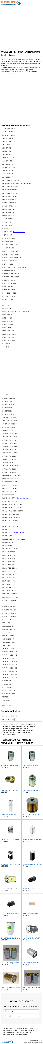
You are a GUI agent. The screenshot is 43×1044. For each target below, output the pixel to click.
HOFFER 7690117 (8, 401)
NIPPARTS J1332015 (9, 600)
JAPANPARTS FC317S (9, 453)
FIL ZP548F (6, 305)
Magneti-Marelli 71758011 (10, 514)
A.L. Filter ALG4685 (8, 135)
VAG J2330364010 (8, 694)
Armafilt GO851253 (8, 158)
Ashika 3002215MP (8, 167)
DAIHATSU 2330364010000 (11, 257)
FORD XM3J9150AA (8, 337)
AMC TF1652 (6, 151)
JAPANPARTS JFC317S (9, 472)
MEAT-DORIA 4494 (8, 584)
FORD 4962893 (7, 324)
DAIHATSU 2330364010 (10, 254)
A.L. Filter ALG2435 (8, 132)
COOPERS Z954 (7, 241)
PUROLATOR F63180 (9, 629)
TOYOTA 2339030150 (9, 671)
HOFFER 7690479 (8, 408)
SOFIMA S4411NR (8, 639)
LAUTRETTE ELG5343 (9, 488)
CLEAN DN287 (7, 232)
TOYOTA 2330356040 (9, 652)
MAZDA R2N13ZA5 (8, 552)
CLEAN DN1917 (7, 228)
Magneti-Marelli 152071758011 (12, 504)
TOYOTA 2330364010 (9, 655)
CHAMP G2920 (7, 222)
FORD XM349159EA (9, 334)
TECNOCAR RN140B (9, 642)
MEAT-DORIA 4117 (8, 574)
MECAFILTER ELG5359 (9, 591)
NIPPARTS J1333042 (9, 616)
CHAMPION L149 (7, 225)
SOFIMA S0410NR (8, 636)
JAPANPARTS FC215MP (10, 433)
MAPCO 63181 (7, 545)
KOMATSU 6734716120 (10, 479)
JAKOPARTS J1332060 (9, 421)
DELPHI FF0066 (7, 264)
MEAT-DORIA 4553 (8, 587)
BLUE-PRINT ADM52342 (10, 183)
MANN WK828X (7, 542)
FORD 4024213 (7, 318)
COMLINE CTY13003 (9, 238)
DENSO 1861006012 (8, 286)
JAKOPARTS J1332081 (9, 424)
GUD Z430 (5, 395)
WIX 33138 (5, 700)
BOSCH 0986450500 (9, 196)
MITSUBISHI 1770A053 (10, 594)
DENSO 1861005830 (9, 280)
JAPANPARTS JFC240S (10, 466)
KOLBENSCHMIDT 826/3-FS (11, 475)
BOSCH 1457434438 (9, 206)
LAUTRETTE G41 (8, 495)
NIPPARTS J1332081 (9, 613)
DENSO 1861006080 (9, 290)
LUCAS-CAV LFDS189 (9, 501)
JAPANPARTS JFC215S (9, 459)
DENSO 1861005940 (9, 283)
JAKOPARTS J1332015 (9, 417)
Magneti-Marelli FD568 (10, 526)
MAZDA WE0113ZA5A (9, 568)
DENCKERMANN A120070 (11, 277)
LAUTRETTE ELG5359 (9, 491)
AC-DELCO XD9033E (9, 141)
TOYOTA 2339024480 (9, 665)
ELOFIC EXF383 (7, 299)
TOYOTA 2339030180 (9, 674)
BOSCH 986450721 (8, 216)
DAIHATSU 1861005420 (10, 251)
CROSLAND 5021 (8, 248)
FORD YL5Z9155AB (8, 340)
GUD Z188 (5, 347)
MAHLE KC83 (7, 532)
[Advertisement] (21, 27)
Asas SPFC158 (7, 161)
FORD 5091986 (7, 328)
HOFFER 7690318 (8, 404)
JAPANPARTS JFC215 (9, 456)
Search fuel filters (8, 719)
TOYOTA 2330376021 (9, 661)
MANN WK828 (7, 539)
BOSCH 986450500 (8, 209)
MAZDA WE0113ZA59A (9, 565)
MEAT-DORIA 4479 (8, 581)
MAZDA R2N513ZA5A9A (10, 561)
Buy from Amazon (25, 183)
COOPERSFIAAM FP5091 (10, 245)
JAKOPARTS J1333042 (9, 427)
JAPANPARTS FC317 (9, 449)
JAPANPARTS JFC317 (9, 469)
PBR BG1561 (6, 623)
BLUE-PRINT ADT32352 (10, 190)
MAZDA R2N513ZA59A (9, 558)
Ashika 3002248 (7, 174)
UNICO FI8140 (7, 687)
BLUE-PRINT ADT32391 (10, 193)
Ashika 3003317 (7, 177)
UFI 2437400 (6, 681)
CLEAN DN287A (7, 235)
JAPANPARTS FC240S (9, 443)
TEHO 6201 (6, 645)
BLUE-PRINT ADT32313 (10, 187)
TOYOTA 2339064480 (9, 678)
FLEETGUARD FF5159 (9, 311)
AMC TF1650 (6, 148)
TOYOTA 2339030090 (9, 668)
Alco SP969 (6, 145)
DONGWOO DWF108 (9, 296)
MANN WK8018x (7, 536)
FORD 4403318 (7, 321)
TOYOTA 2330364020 (9, 658)
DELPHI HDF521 (7, 267)
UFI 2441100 (6, 684)
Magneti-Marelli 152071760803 (12, 508)
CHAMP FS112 (7, 219)
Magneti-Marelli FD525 (10, 520)
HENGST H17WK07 (8, 398)
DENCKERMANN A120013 (10, 270)
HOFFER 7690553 (8, 414)
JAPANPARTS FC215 (9, 430)
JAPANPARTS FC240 (9, 440)
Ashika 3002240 (7, 170)
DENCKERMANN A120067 (11, 274)
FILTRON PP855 (7, 308)
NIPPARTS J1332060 (9, 607)
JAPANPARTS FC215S (9, 437)
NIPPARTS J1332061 (9, 610)
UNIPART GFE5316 (8, 690)
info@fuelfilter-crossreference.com (33, 1042)
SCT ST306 (6, 632)
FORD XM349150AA (9, 331)
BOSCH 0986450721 (9, 203)
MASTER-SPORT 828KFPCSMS (12, 549)
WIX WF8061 (6, 706)
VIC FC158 (5, 697)
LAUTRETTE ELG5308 (9, 485)
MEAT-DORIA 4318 (8, 578)
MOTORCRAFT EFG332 (10, 597)
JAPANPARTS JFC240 (9, 462)
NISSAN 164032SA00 (9, 619)
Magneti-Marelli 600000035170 (12, 511)
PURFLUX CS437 (8, 626)
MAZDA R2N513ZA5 (9, 555)
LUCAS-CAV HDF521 (9, 498)
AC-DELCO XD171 (8, 138)
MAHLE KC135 (7, 529)
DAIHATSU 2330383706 (10, 261)
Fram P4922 (6, 344)
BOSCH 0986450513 (9, 199)
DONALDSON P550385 (9, 293)
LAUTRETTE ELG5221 (9, 482)
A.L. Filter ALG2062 (8, 129)
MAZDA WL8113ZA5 (8, 571)
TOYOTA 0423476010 (9, 648)
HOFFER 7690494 (8, 411)
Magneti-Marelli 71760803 (11, 517)
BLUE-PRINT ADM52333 (10, 180)
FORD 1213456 (7, 315)
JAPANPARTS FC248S (9, 446)
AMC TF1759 (6, 154)
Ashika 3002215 (7, 164)
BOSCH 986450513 (8, 212)
